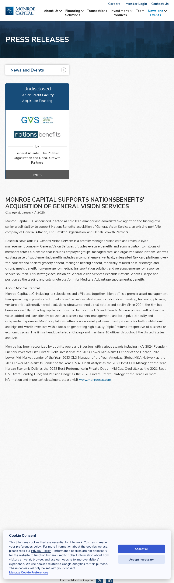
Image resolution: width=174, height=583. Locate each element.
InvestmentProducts (120, 13)
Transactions (97, 11)
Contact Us (160, 4)
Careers (114, 4)
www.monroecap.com (95, 380)
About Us (51, 11)
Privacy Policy (41, 550)
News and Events (155, 13)
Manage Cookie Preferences (28, 572)
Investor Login (136, 4)
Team (140, 11)
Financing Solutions (72, 13)
